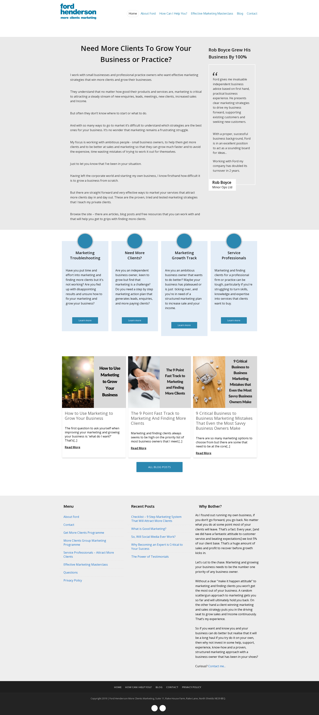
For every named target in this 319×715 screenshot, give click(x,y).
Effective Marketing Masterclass (212, 13)
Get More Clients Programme (84, 533)
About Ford (148, 13)
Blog (240, 13)
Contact (252, 13)
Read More (72, 447)
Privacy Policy (73, 580)
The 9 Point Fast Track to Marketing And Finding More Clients (158, 418)
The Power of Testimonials (150, 557)
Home (133, 13)
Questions (71, 572)
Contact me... (217, 666)
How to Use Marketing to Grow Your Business (89, 415)
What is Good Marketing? (148, 529)
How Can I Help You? (173, 13)
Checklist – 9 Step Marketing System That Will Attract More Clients (156, 519)
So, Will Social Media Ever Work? (153, 537)
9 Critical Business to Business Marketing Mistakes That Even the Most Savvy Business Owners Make (224, 420)
